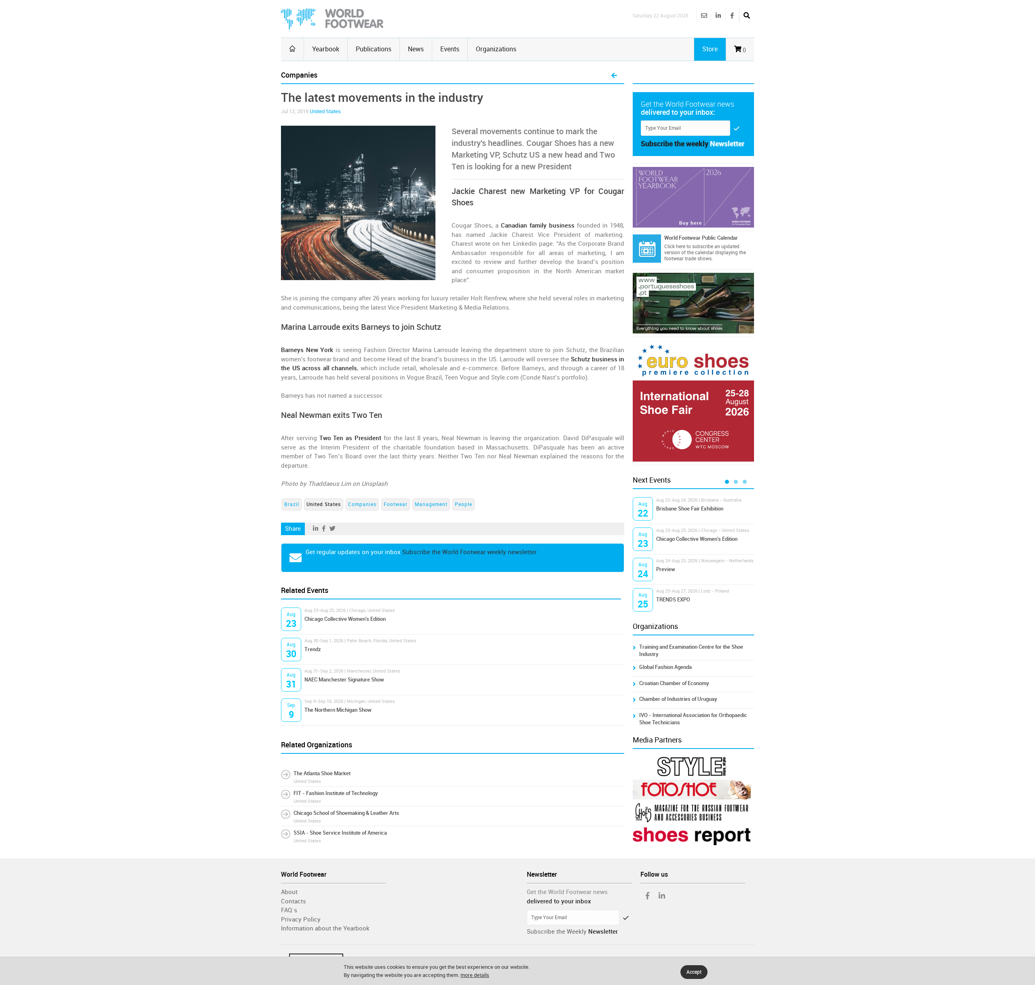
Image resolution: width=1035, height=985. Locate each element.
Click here (674, 246)
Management (431, 504)
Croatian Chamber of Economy (674, 683)
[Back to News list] (614, 76)
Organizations (496, 49)
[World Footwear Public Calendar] (647, 248)
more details (474, 975)
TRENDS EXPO (673, 600)
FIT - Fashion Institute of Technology (336, 793)
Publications (373, 49)
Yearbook (325, 49)
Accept (693, 972)
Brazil (291, 504)
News (416, 49)
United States (325, 111)
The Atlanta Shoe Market (322, 773)
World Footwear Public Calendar (701, 238)
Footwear (396, 504)
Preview (665, 569)
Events (449, 49)
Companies (362, 504)
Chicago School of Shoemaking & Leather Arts (346, 813)
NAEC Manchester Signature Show (344, 680)
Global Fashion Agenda (665, 667)
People (463, 504)
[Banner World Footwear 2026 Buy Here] (693, 197)
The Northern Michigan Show (338, 710)
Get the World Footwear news (567, 892)
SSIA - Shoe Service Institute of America (340, 833)
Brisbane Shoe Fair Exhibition (689, 509)
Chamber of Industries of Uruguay (678, 699)
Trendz (312, 649)
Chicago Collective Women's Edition (345, 619)
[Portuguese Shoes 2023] (693, 303)
